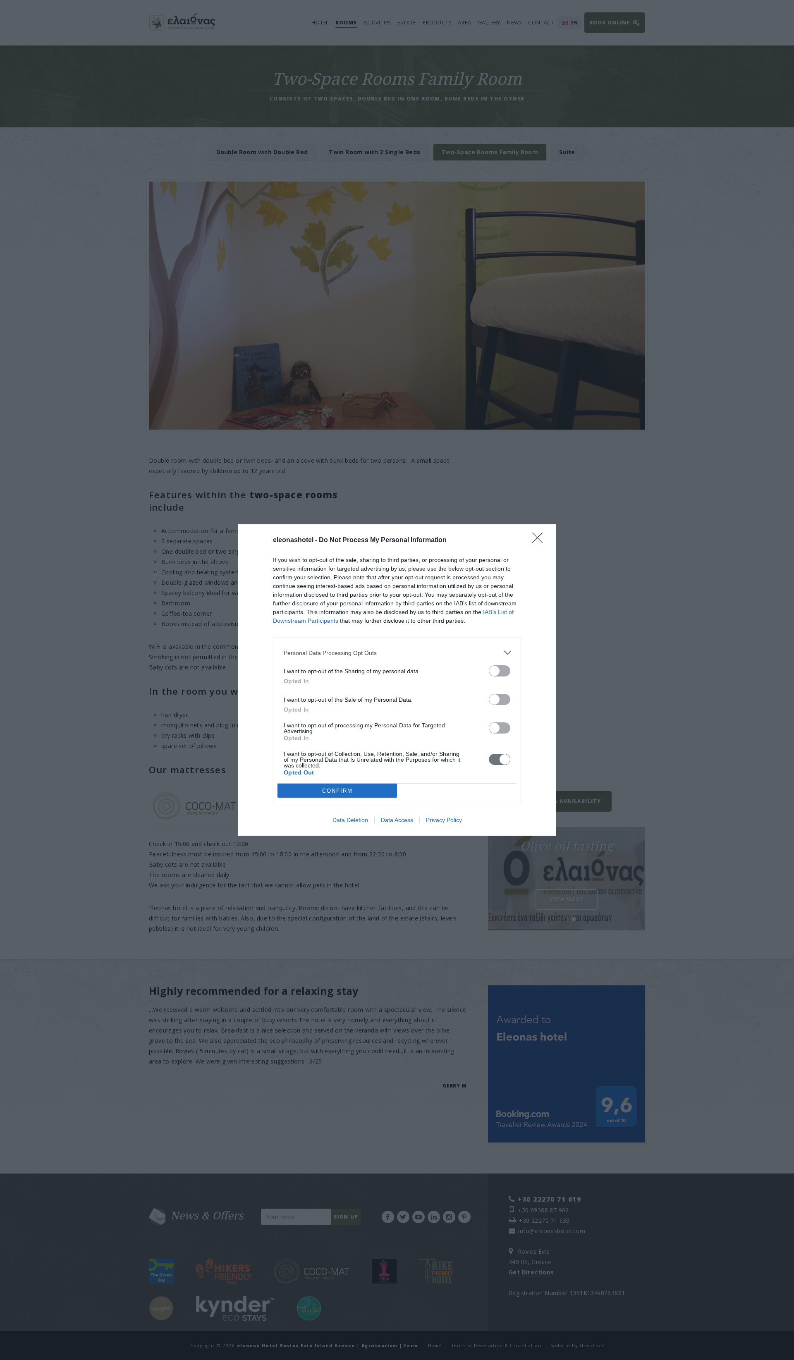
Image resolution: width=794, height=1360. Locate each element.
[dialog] (397, 680)
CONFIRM (337, 791)
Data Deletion (350, 820)
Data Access (397, 820)
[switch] (499, 670)
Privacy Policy (444, 820)
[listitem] (397, 652)
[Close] (540, 540)
